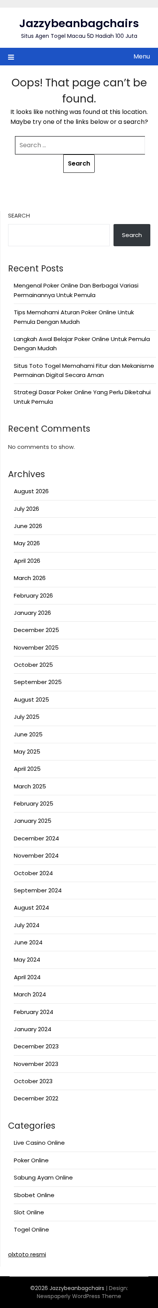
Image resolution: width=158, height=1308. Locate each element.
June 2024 (28, 942)
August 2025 (31, 699)
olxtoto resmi (27, 1254)
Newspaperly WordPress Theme (79, 1296)
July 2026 (26, 509)
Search (19, 215)
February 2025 (33, 803)
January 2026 (32, 613)
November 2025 (36, 647)
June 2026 (28, 526)
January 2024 (32, 1029)
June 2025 (28, 734)
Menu (141, 56)
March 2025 (30, 786)
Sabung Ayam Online (43, 1177)
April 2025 (27, 769)
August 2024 (31, 907)
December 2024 (36, 838)
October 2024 (33, 873)
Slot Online (29, 1212)
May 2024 (27, 959)
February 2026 (33, 595)
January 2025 (32, 821)
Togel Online (31, 1229)
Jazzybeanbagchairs (79, 23)
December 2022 (36, 1098)
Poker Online (31, 1160)
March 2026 (30, 578)
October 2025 (33, 665)
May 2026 (27, 543)
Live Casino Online (39, 1143)
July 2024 (27, 925)
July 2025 (27, 717)
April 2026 (27, 561)
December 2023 (36, 1046)
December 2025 (36, 630)
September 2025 (38, 682)
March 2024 (30, 994)
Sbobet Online (34, 1195)
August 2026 (31, 491)
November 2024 (36, 855)
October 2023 (33, 1081)
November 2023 (36, 1064)
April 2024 (27, 977)
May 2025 (27, 751)
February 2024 (33, 1012)
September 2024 (38, 890)
